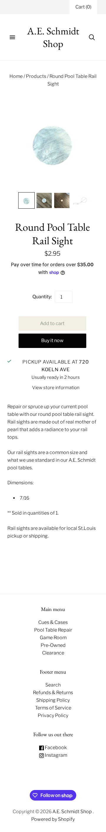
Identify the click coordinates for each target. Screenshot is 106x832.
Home (16, 76)
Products (36, 76)
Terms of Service (53, 708)
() (83, 7)
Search (53, 685)
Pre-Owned (53, 645)
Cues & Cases (53, 622)
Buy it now (52, 340)
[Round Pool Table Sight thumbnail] (26, 200)
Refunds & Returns (53, 692)
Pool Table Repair (53, 630)
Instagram (55, 755)
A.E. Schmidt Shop (72, 811)
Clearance (53, 653)
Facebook (55, 747)
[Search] (92, 37)
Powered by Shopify (53, 819)
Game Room (53, 637)
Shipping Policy (53, 700)
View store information (56, 387)
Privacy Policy (53, 715)
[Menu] (12, 37)
